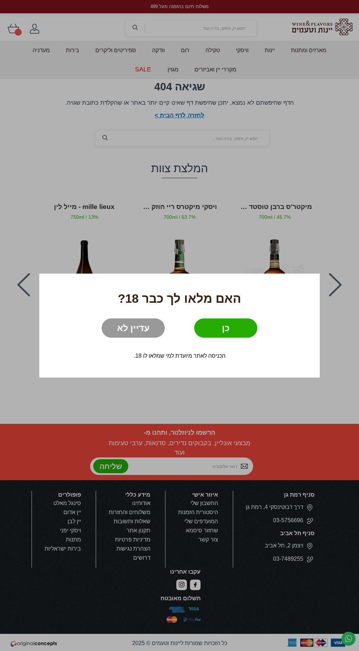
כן (226, 327)
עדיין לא (133, 327)
